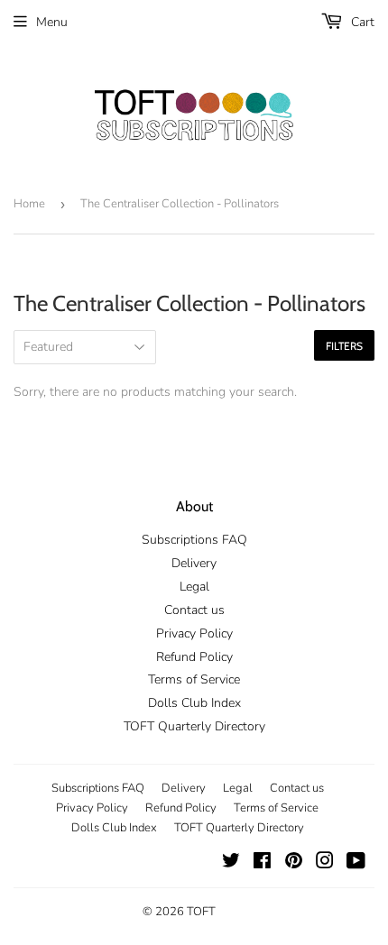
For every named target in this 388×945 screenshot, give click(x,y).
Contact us (194, 610)
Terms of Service (194, 679)
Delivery (194, 563)
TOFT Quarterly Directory (194, 726)
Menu (52, 22)
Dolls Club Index (194, 702)
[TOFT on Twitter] (231, 863)
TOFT (201, 912)
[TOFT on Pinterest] (293, 863)
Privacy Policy (194, 633)
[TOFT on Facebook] (262, 863)
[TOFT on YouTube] (355, 863)
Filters (344, 346)
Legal (194, 586)
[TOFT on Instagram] (325, 863)
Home (29, 204)
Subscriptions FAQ (194, 539)
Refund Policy (194, 656)
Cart (360, 22)
